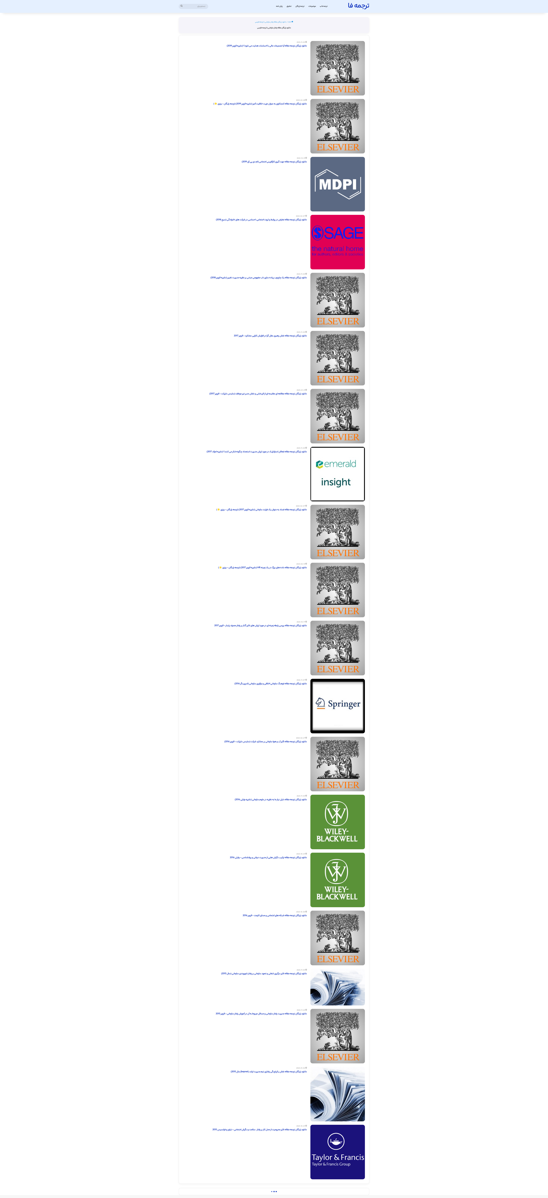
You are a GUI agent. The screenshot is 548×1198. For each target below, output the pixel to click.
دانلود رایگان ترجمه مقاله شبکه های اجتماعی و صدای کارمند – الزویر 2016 (275, 915)
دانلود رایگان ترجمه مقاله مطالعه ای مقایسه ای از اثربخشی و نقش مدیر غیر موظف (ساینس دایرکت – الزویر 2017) (258, 394)
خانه (289, 22)
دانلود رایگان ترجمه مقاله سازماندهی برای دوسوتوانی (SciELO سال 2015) (274, 1188)
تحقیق (289, 6)
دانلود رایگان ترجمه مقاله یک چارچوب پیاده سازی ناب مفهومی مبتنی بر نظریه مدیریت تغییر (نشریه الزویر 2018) (258, 278)
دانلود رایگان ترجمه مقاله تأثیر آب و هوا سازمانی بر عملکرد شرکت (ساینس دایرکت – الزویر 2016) (265, 742)
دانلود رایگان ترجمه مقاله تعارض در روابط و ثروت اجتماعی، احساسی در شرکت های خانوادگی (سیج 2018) (261, 220)
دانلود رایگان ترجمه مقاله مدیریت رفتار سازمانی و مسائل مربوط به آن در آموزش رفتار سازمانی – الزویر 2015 (261, 1014)
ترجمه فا (325, 6)
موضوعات (312, 6)
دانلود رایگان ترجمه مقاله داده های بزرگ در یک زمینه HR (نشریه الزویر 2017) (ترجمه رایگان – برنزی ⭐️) (262, 568)
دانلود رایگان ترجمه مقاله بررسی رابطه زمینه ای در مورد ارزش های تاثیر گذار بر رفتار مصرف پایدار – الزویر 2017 (260, 626)
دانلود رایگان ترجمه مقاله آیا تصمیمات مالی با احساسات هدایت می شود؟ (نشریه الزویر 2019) (267, 46)
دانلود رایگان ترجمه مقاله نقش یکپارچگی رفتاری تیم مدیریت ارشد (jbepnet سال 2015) (269, 1072)
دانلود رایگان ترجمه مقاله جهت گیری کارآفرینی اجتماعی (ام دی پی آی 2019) (274, 162)
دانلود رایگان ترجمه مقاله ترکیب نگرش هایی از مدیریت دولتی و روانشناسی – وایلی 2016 (268, 858)
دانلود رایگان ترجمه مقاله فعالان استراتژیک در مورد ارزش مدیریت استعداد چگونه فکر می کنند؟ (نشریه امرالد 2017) (257, 452)
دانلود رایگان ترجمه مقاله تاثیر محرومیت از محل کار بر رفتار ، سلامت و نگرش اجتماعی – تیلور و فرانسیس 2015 (259, 1130)
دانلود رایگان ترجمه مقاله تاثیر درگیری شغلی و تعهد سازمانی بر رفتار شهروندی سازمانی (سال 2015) (264, 974)
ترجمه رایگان (299, 6)
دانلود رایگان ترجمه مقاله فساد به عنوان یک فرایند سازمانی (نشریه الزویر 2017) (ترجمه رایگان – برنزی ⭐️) (261, 510)
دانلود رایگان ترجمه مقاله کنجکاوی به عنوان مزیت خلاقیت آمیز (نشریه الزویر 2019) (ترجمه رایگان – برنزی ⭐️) (260, 104)
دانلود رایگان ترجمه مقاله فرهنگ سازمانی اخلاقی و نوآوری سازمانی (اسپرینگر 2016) (270, 684)
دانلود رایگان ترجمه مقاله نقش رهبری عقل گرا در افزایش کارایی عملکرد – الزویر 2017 (270, 336)
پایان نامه (279, 6)
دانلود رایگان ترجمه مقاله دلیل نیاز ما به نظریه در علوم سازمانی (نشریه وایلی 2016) (271, 800)
